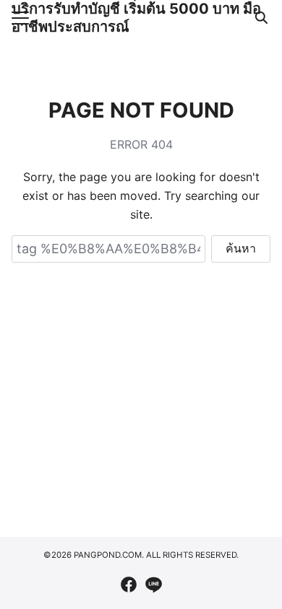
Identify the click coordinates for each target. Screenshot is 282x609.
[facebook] (128, 584)
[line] (153, 584)
